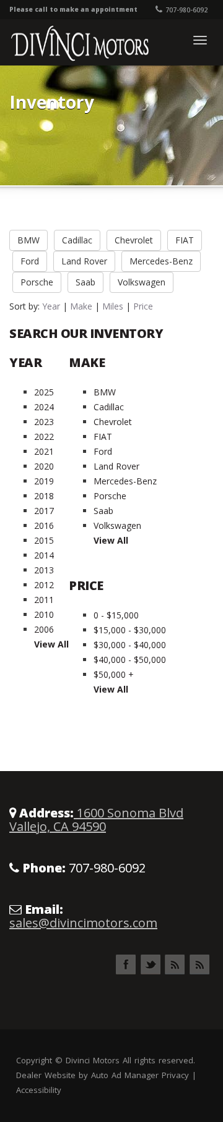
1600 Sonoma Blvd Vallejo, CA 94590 (96, 819)
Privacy (175, 1075)
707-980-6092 (186, 10)
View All (51, 644)
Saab (85, 282)
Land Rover (84, 261)
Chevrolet (134, 240)
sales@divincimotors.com (83, 922)
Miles (112, 306)
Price (143, 306)
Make (81, 306)
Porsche (36, 282)
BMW (28, 240)
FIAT (184, 240)
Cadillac (77, 240)
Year (51, 306)
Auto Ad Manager (125, 1075)
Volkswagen (141, 282)
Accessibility (38, 1089)
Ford (29, 261)
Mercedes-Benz (161, 261)
